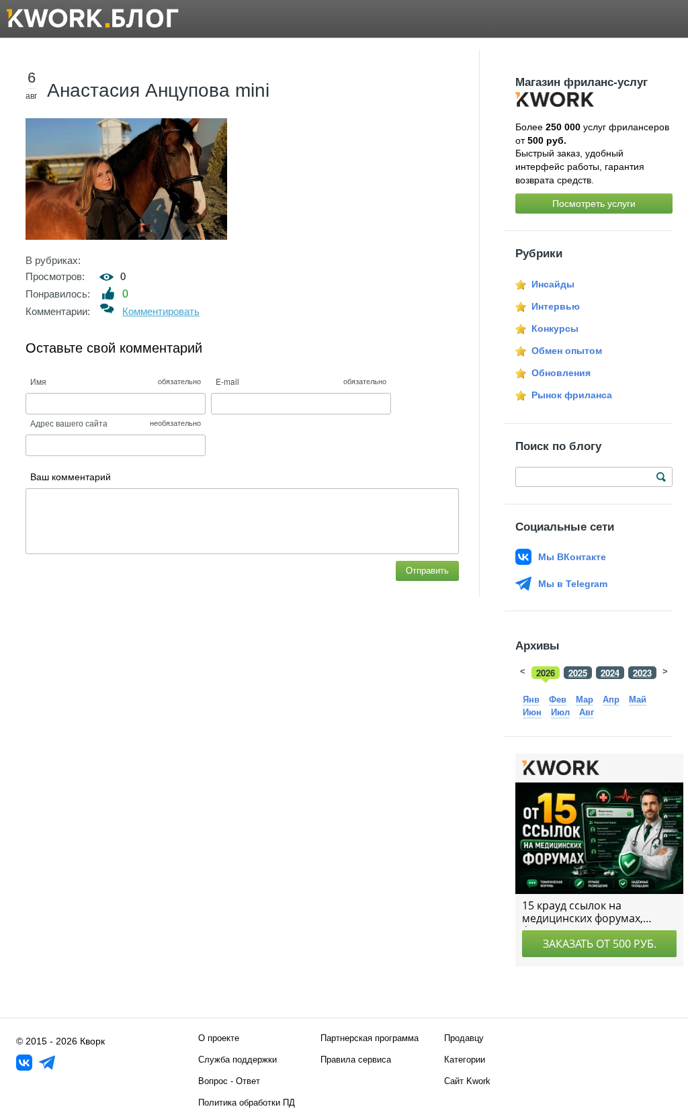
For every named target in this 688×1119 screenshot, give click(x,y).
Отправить (427, 571)
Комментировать (161, 311)
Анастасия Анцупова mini (158, 90)
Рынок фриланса (571, 395)
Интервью (555, 306)
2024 (610, 672)
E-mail (227, 381)
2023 (642, 672)
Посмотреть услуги (594, 203)
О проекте (218, 1038)
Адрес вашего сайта (69, 423)
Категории (464, 1060)
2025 (577, 672)
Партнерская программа (369, 1038)
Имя (38, 381)
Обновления (561, 372)
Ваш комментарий (70, 477)
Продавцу (464, 1038)
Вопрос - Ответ (229, 1081)
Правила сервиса (355, 1060)
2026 (545, 672)
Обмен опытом (566, 350)
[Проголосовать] (108, 293)
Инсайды (552, 284)
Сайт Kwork (467, 1081)
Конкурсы (554, 328)
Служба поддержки (237, 1060)
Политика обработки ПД (246, 1103)
